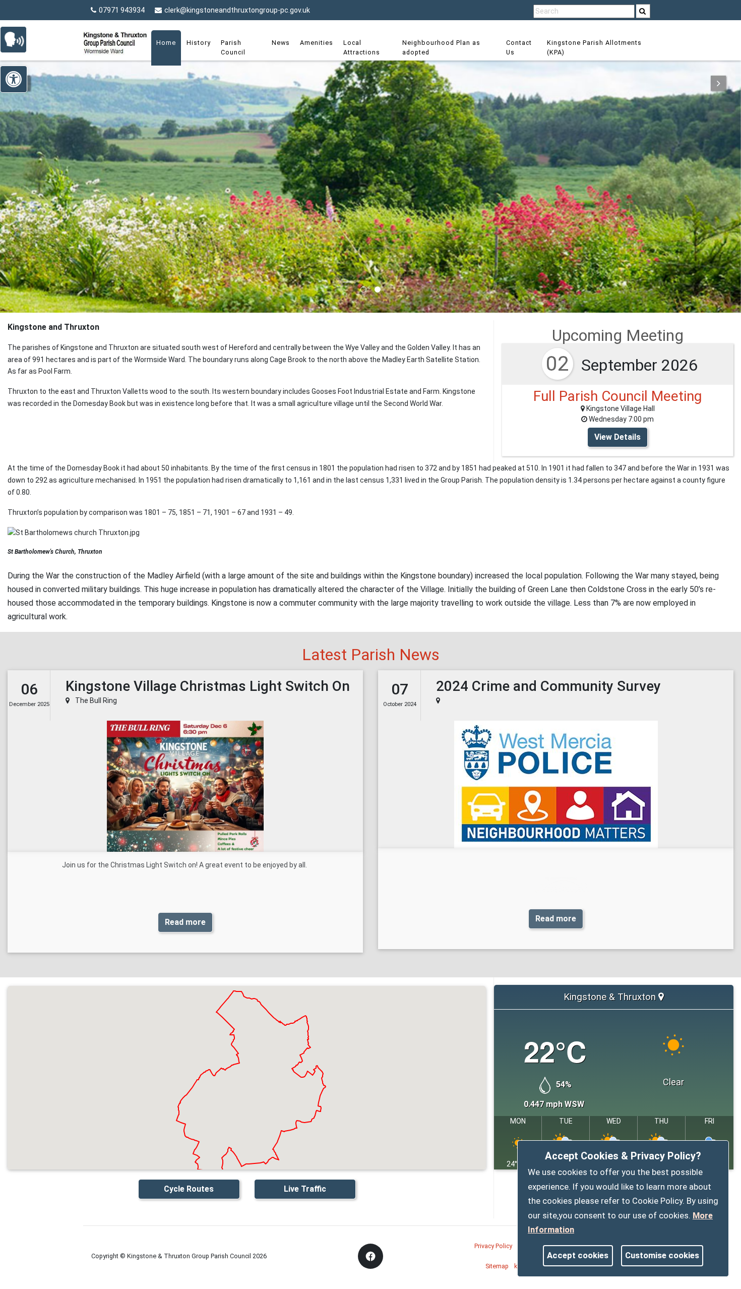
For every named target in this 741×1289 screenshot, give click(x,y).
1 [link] (363, 289)
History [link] (199, 42)
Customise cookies (662, 1255)
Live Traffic (305, 1189)
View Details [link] (617, 437)
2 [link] (378, 289)
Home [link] (166, 42)
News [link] (281, 42)
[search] (643, 11)
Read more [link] (185, 922)
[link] (642, 11)
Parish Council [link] (233, 47)
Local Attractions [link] (361, 47)
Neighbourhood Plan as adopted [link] (441, 47)
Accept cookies (577, 1255)
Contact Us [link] (519, 47)
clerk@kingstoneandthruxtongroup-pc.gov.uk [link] (237, 10)
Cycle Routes (189, 1189)
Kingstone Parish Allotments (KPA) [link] (594, 47)
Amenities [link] (316, 42)
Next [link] (718, 83)
